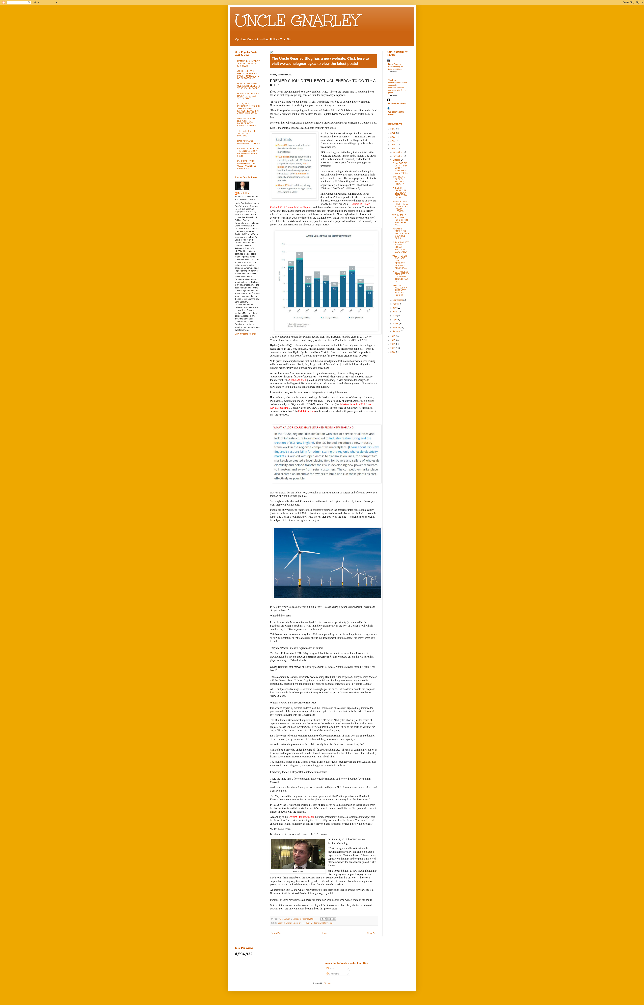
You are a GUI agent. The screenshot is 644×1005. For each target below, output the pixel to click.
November (398, 156)
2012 (393, 352)
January (397, 331)
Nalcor (295, 923)
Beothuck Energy (285, 923)
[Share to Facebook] (331, 919)
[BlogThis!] (325, 919)
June (395, 312)
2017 (393, 148)
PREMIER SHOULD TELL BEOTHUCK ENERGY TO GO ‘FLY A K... (400, 193)
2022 (393, 129)
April (395, 319)
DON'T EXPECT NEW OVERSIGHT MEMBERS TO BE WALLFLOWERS (248, 86)
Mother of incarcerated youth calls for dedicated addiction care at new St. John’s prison (397, 88)
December (398, 152)
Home (324, 933)
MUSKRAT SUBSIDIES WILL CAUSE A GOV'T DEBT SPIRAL (400, 234)
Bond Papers (394, 64)
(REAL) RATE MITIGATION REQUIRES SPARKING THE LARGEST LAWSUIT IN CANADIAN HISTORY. (248, 109)
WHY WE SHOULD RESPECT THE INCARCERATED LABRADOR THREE (246, 122)
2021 (393, 133)
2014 (393, 344)
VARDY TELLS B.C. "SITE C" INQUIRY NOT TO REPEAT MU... (400, 220)
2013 (393, 348)
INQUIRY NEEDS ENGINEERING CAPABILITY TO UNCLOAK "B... (400, 277)
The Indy (392, 80)
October (396, 160)
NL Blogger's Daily (397, 103)
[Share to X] (328, 919)
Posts (331, 968)
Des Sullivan (244, 193)
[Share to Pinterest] (334, 919)
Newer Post (276, 933)
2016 (393, 336)
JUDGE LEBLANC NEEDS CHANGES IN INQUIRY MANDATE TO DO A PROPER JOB (248, 74)
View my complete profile (246, 334)
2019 (393, 141)
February (397, 327)
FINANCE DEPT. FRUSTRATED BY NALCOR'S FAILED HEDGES (400, 206)
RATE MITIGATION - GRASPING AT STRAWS (248, 142)
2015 (393, 340)
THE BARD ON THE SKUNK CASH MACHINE (246, 133)
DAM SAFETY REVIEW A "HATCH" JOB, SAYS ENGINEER (248, 63)
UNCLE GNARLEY (297, 21)
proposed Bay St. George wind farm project (316, 923)
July (395, 308)
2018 (393, 144)
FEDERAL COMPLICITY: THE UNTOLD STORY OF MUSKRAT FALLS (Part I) (248, 152)
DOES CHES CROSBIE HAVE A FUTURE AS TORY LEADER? (248, 96)
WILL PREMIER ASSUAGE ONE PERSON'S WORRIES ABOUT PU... (399, 262)
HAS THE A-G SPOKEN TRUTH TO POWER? (398, 180)
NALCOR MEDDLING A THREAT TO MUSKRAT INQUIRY (399, 290)
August (396, 304)
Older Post (372, 933)
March (396, 323)
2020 (393, 137)
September (398, 300)
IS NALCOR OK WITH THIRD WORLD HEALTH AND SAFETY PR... (400, 168)
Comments (334, 974)
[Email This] (321, 919)
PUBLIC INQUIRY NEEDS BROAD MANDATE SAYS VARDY (400, 247)
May (395, 315)
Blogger (327, 983)
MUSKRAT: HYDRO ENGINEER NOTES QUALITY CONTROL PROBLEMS (246, 164)
